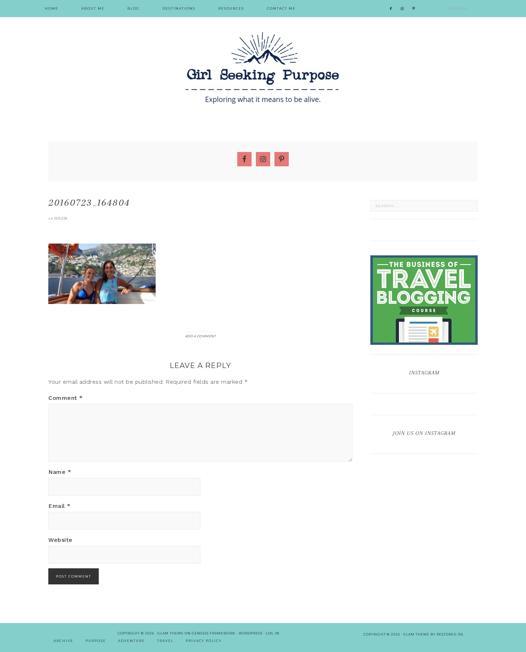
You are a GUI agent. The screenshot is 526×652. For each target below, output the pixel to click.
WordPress (251, 633)
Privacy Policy (203, 641)
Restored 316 (450, 634)
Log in (272, 633)
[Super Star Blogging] (424, 341)
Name (59, 472)
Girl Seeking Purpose (263, 68)
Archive (63, 641)
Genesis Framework (213, 633)
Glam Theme (170, 633)
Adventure (131, 641)
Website (60, 539)
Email (59, 506)
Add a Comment (200, 336)
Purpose (96, 641)
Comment (65, 397)
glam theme (416, 634)
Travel (165, 641)
